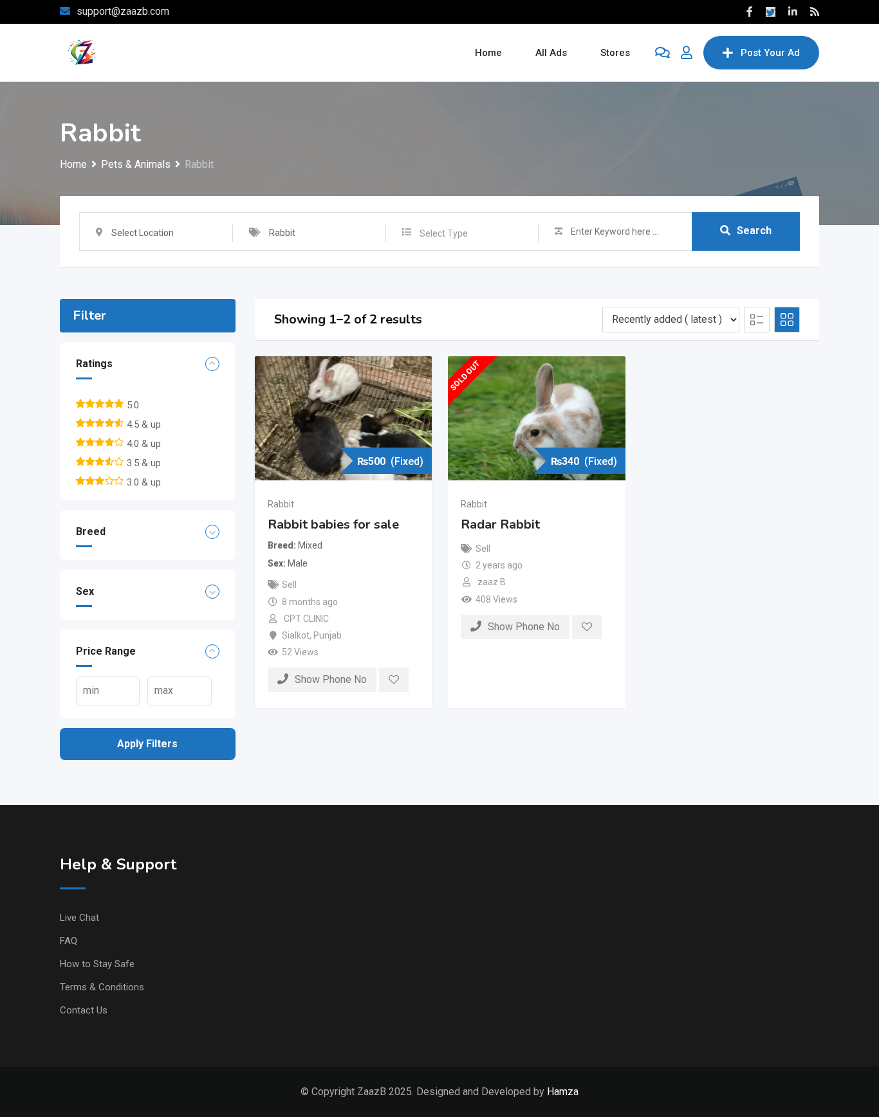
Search (754, 230)
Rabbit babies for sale (333, 524)
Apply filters (147, 744)
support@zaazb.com (123, 11)
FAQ (68, 941)
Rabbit (281, 504)
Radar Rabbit (500, 524)
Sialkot (296, 635)
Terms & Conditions (102, 987)
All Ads (551, 53)
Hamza (562, 1091)
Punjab (327, 635)
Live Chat (79, 917)
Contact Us (83, 1010)
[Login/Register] (686, 52)
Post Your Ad (770, 53)
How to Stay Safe (97, 964)
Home (488, 53)
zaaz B (491, 582)
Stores (615, 53)
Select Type (444, 233)
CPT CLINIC (306, 618)
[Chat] (662, 52)
